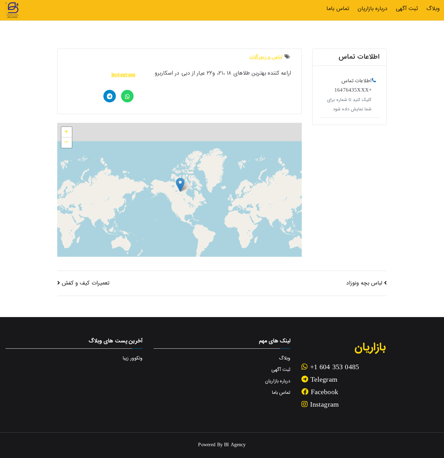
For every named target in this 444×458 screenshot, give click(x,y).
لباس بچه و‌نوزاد (364, 283)
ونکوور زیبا (133, 358)
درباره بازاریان (372, 9)
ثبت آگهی (407, 9)
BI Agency (235, 445)
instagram (123, 75)
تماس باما (337, 9)
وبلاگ (433, 9)
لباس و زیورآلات (265, 57)
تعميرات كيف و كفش (85, 283)
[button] (180, 185)
